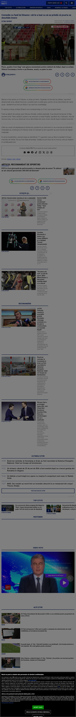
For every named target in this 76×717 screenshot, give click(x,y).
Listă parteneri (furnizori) (7, 702)
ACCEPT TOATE (38, 707)
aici (59, 686)
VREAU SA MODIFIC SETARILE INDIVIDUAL (38, 712)
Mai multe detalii (32, 680)
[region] (38, 694)
